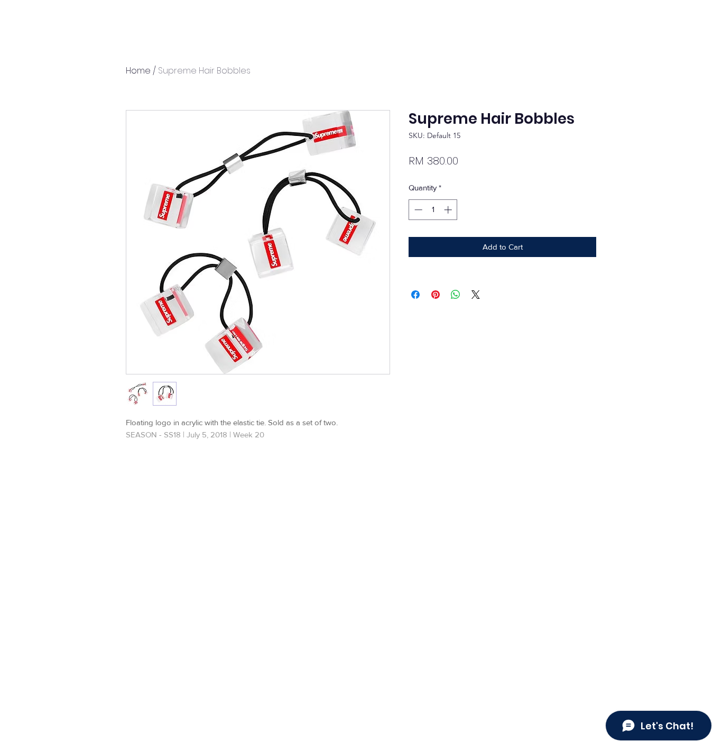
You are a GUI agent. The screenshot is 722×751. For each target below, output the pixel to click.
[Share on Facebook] (415, 294)
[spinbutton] (433, 209)
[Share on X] (475, 294)
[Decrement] (417, 209)
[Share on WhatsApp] (455, 294)
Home (138, 71)
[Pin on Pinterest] (435, 294)
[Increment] (449, 209)
